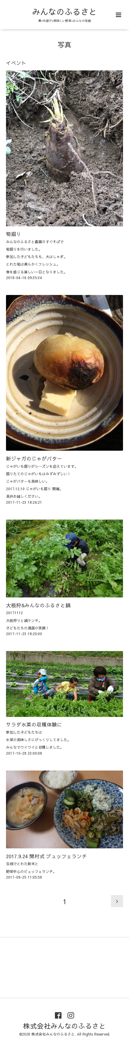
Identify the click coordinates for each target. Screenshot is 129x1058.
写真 (64, 44)
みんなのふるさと (64, 11)
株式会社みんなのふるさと (64, 1025)
